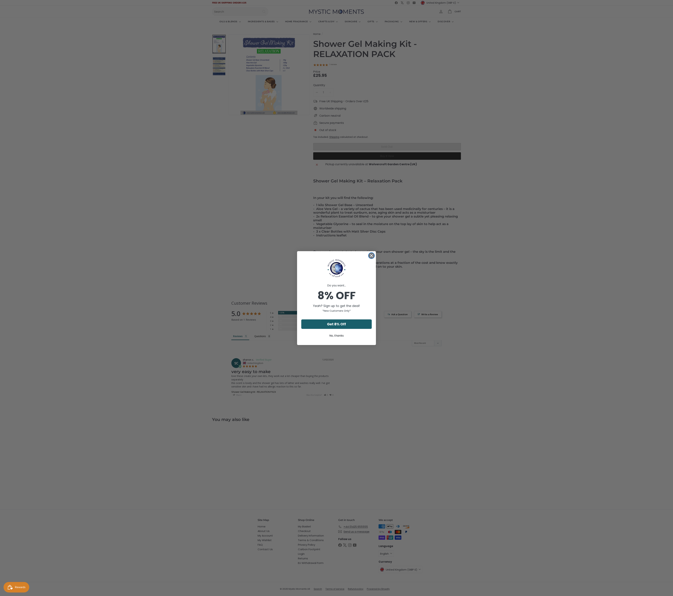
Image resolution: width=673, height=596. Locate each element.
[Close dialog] (371, 256)
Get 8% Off (336, 324)
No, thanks (336, 336)
